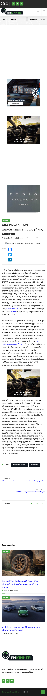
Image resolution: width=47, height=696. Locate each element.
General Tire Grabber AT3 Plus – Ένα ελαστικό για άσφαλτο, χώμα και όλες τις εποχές (20, 584)
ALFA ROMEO (34, 465)
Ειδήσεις (13, 19)
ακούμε (14, 311)
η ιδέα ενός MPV (13, 308)
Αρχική (5, 19)
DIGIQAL (25, 692)
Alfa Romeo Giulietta (19, 465)
